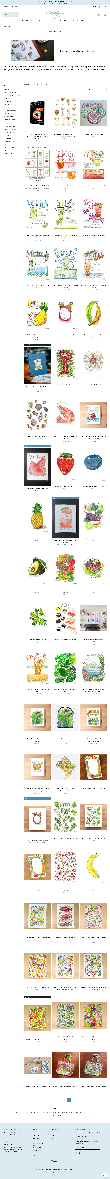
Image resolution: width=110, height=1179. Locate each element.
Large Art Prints (76, 69)
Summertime (10, 26)
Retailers (55, 1135)
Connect (5, 6)
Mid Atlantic (8, 114)
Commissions (13, 6)
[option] (55, 2)
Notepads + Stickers (92, 66)
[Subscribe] (99, 1148)
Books (35, 69)
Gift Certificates (96, 69)
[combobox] (10, 14)
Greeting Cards (45, 66)
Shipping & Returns (58, 1141)
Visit (65, 20)
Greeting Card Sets (11, 147)
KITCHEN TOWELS (9, 117)
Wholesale (85, 20)
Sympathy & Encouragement (10, 136)
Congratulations (10, 132)
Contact (54, 1133)
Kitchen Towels (26, 66)
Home (4, 26)
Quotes (7, 108)
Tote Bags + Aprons (67, 66)
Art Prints (10, 66)
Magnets (9, 69)
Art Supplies (23, 69)
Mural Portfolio (38, 1148)
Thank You (8, 123)
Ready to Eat (9, 98)
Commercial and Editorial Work (41, 1144)
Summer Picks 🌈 (27, 20)
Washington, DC (10, 141)
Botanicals (8, 101)
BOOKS (5, 150)
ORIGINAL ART (8, 153)
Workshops (36, 1138)
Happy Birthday (10, 126)
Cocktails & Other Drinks (13, 95)
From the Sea (9, 104)
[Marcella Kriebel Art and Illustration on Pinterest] (79, 1153)
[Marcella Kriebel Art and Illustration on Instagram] (76, 1153)
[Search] (16, 15)
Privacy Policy (71, 1169)
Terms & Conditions (62, 1169)
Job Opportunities (38, 1150)
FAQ (34, 1155)
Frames (45, 69)
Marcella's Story (38, 1133)
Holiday (7, 144)
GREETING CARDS (9, 120)
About (74, 20)
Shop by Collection (52, 20)
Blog (34, 1141)
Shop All (38, 20)
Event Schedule (38, 1135)
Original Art (58, 69)
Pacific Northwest (10, 111)
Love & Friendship (10, 129)
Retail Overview (38, 1153)
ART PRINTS (7, 89)
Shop (5, 85)
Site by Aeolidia (55, 1172)
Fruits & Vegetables (11, 92)
